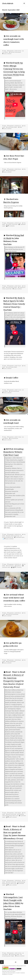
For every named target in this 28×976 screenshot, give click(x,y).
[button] (10, 214)
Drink (11, 52)
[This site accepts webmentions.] (12, 968)
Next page (26, 962)
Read (9, 814)
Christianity (21, 814)
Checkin (9, 224)
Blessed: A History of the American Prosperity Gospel (13, 678)
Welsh (20, 127)
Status (5, 51)
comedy (21, 287)
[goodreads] (6, 817)
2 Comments (19, 567)
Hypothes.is (18, 565)
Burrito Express (11, 202)
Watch (15, 127)
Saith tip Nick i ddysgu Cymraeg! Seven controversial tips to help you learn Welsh (14, 68)
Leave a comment (7, 53)
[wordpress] (11, 567)
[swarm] (6, 226)
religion (12, 956)
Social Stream (18, 52)
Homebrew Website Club (7, 537)
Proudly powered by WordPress (9, 965)
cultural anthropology (7, 815)
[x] (13, 567)
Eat (13, 52)
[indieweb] (3, 538)
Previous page (2, 962)
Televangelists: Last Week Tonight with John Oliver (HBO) (13, 900)
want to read (15, 815)
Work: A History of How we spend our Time (12, 832)
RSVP (12, 536)
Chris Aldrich (7, 3)
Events (9, 536)
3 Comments (12, 226)
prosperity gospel (6, 956)
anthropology (22, 882)
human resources (6, 883)
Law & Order (9, 288)
